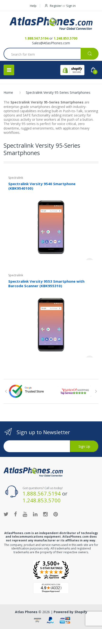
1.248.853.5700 (65, 38)
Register (56, 6)
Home (8, 92)
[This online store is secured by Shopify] (72, 70)
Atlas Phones (26, 612)
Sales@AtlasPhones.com (51, 43)
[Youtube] (25, 514)
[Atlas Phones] (51, 23)
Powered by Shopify (70, 612)
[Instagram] (45, 514)
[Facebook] (15, 514)
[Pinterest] (55, 514)
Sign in (71, 6)
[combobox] (51, 54)
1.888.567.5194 (36, 38)
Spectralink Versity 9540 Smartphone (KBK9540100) (41, 186)
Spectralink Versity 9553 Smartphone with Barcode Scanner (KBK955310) (46, 283)
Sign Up (84, 446)
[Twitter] (6, 514)
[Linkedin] (35, 514)
